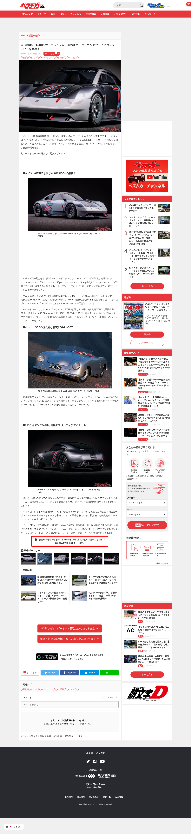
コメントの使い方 (109, 697)
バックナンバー (147, 342)
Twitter (88, 761)
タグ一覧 (107, 797)
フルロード (150, 14)
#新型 (24, 58)
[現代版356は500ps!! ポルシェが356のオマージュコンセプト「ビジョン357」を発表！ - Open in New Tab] (70, 96)
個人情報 (81, 797)
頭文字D (136, 14)
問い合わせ (94, 797)
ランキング (27, 14)
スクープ (41, 14)
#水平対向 (61, 58)
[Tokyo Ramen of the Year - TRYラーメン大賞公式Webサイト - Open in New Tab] (95, 786)
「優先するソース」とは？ (72, 658)
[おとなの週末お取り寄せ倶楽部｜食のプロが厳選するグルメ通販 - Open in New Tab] (85, 776)
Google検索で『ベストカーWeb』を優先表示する (81, 655)
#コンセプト (72, 58)
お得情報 (105, 14)
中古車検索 (91, 14)
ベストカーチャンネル (70, 14)
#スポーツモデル (47, 58)
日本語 (101, 752)
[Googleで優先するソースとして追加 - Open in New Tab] (47, 656)
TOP (23, 35)
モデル (130, 509)
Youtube (102, 761)
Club (155, 5)
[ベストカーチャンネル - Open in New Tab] (147, 176)
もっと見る (147, 286)
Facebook (94, 761)
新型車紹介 (34, 35)
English (89, 752)
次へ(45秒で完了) (147, 525)
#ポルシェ (33, 58)
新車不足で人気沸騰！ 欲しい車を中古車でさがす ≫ (69, 638)
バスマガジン (120, 14)
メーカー (131, 497)
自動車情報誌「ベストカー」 (32, 5)
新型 (53, 14)
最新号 (147, 334)
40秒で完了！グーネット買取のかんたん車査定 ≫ (69, 628)
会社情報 (69, 797)
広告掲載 (119, 797)
